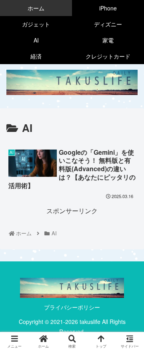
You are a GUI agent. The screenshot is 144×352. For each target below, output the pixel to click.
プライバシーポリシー (72, 307)
